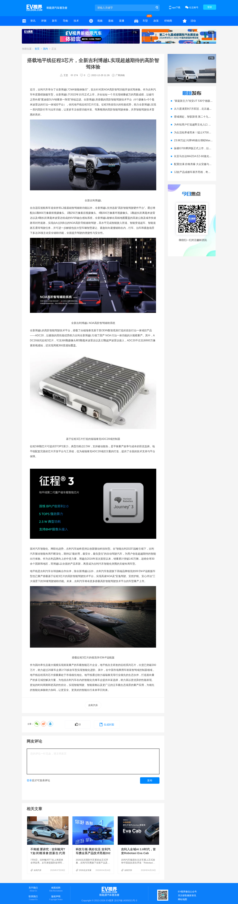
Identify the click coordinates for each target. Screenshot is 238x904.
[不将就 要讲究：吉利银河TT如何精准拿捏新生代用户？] (48, 830)
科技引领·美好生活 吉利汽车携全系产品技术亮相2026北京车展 (93, 853)
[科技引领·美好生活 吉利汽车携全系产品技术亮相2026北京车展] (93, 830)
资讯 (32, 20)
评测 (43, 20)
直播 (121, 20)
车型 (145, 20)
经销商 (168, 20)
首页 (37, 48)
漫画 (110, 20)
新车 (54, 20)
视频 (99, 20)
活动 (193, 20)
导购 (65, 20)
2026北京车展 (85, 870)
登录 (209, 7)
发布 (149, 780)
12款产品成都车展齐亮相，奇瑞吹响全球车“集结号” (203, 172)
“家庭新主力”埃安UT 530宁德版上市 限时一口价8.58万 (205, 100)
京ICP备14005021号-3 (125, 900)
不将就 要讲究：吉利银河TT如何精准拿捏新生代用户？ (47, 853)
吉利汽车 (93, 705)
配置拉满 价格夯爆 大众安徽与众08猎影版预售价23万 (205, 164)
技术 (76, 20)
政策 (156, 20)
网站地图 (182, 899)
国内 (46, 48)
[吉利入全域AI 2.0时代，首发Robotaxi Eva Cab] (139, 830)
